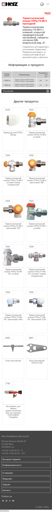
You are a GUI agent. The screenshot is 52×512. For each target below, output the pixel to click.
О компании (7, 473)
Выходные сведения (11, 459)
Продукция (7, 479)
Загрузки (6, 484)
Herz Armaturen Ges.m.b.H (15, 436)
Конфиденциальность (12, 465)
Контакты (6, 490)
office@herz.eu (7, 447)
